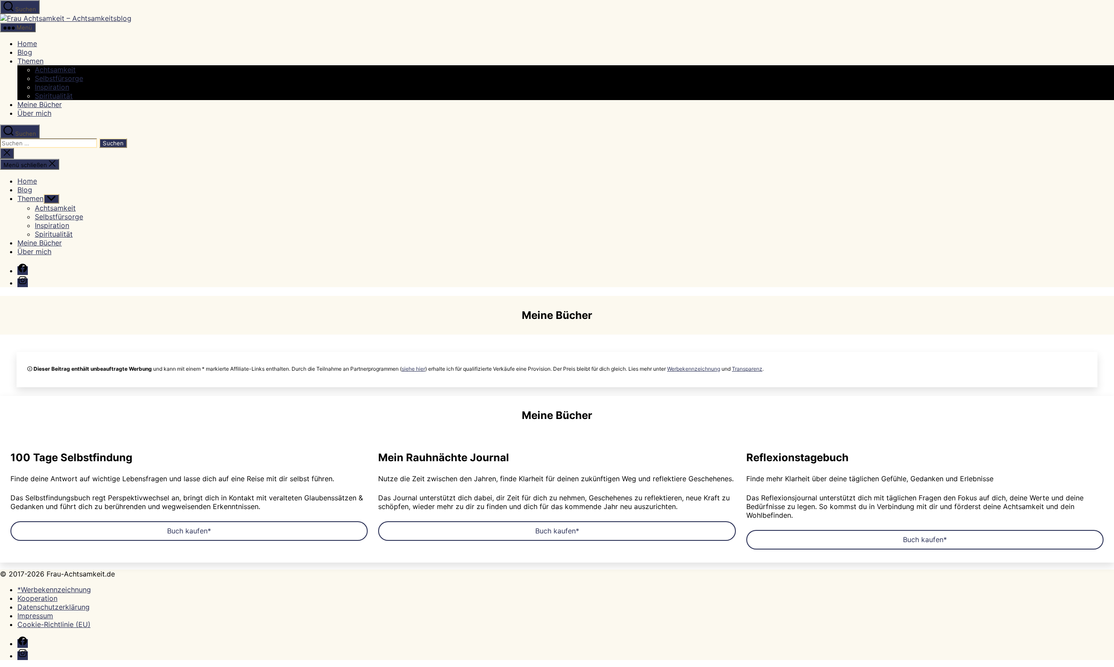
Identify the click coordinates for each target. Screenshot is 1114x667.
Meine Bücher (39, 104)
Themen (30, 61)
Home (27, 43)
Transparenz (747, 368)
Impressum (35, 615)
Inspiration (52, 87)
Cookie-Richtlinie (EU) (54, 624)
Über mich (34, 113)
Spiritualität (54, 95)
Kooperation (37, 598)
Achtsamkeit (55, 69)
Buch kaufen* (189, 530)
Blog (24, 52)
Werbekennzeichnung (693, 368)
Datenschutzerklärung (53, 607)
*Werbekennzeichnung (54, 589)
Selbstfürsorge (59, 78)
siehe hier (413, 368)
